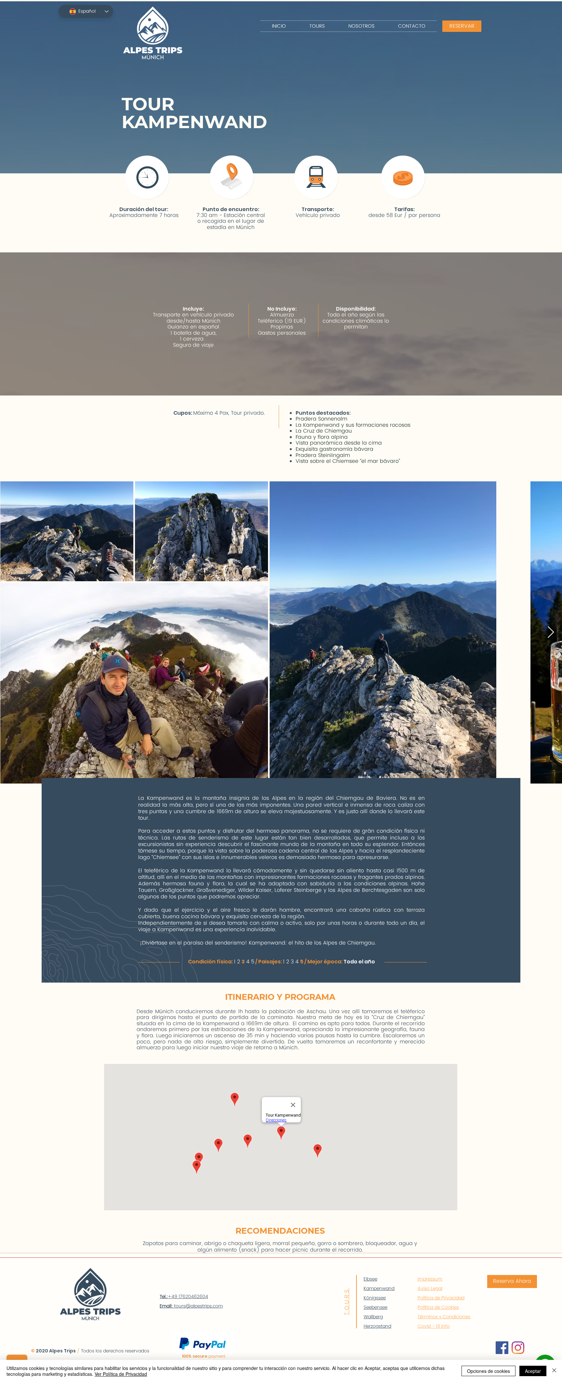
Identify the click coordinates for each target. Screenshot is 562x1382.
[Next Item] (551, 632)
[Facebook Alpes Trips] (502, 1347)
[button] (317, 26)
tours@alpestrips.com (198, 1306)
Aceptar (533, 1371)
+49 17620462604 (184, 1296)
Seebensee (375, 1307)
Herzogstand (377, 1326)
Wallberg (373, 1317)
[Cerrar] (554, 1371)
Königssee (375, 1298)
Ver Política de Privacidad (121, 1374)
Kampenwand (379, 1288)
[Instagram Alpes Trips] (518, 1347)
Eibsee (370, 1279)
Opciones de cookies (488, 1371)
